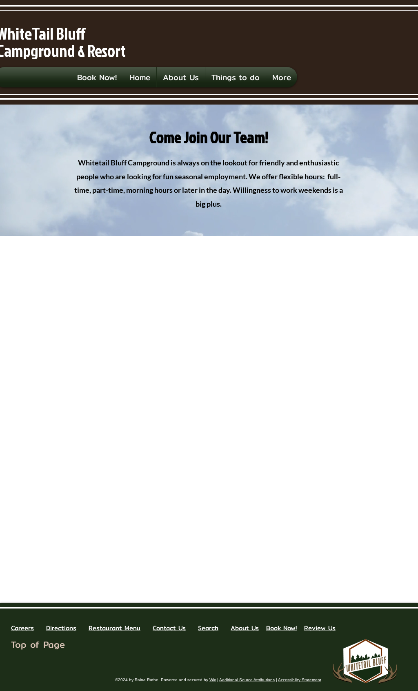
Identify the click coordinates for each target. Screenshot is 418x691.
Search (208, 628)
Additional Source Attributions (247, 680)
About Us (245, 628)
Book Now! (281, 628)
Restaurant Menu (114, 628)
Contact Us (169, 628)
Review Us (320, 628)
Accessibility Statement (299, 680)
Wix (212, 680)
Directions (61, 628)
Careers (22, 628)
